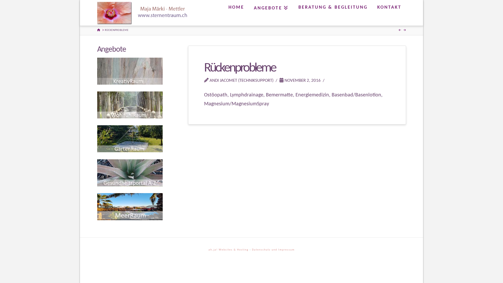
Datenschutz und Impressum (273, 249)
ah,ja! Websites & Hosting (229, 249)
